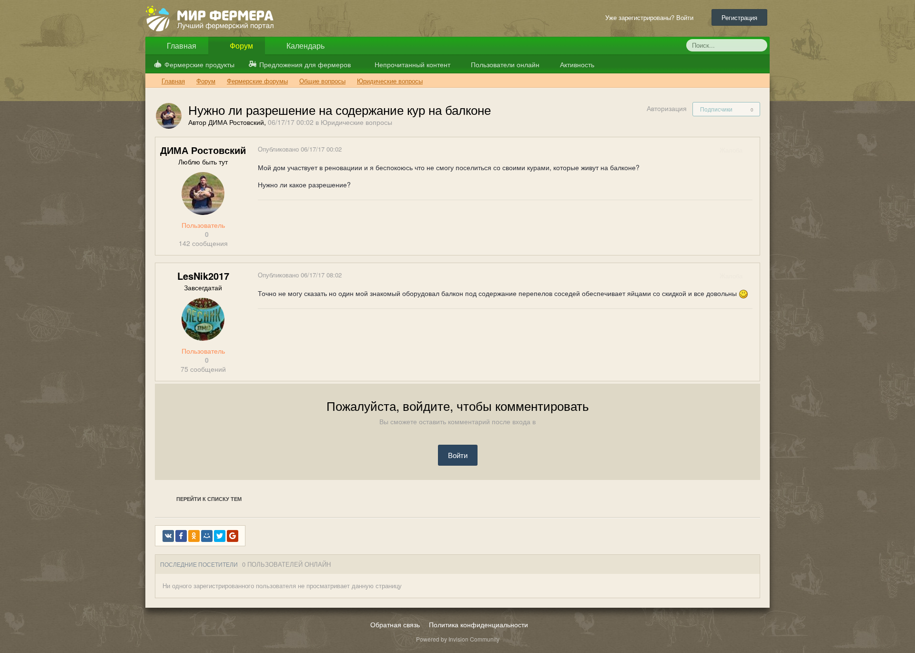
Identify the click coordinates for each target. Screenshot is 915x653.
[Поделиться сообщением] (752, 149)
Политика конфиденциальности (478, 624)
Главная (180, 45)
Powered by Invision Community (457, 639)
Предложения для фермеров (305, 64)
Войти (458, 455)
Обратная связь (395, 624)
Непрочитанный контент (412, 64)
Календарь (305, 45)
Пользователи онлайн (504, 64)
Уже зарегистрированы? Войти (651, 17)
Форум (240, 45)
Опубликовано (300, 148)
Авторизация (667, 108)
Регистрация (739, 17)
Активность (576, 64)
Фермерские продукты (199, 64)
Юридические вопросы (356, 122)
